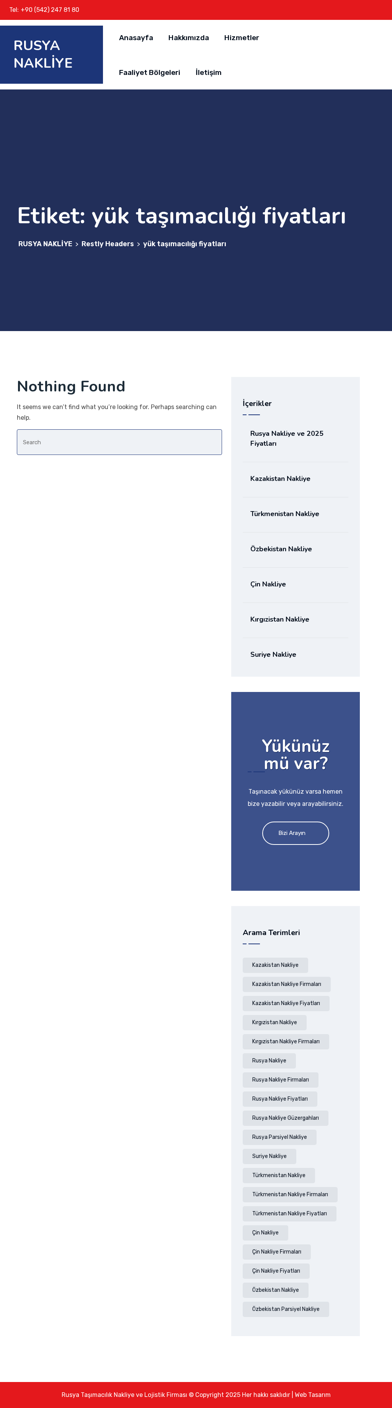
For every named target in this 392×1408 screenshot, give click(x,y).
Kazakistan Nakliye (280, 478)
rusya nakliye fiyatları (280, 1099)
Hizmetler (241, 37)
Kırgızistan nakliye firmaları (286, 1041)
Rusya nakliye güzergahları (285, 1118)
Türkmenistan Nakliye (284, 513)
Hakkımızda (188, 37)
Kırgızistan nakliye (274, 1022)
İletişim (209, 72)
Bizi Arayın (291, 833)
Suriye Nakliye (273, 654)
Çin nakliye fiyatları (276, 1271)
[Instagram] (374, 9)
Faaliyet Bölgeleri (149, 72)
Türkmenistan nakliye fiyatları (289, 1213)
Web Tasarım (313, 1394)
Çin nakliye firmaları (276, 1252)
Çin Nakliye (268, 584)
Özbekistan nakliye (275, 1290)
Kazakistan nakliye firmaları (286, 984)
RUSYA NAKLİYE (43, 54)
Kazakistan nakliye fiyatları (286, 1003)
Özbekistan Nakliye (281, 549)
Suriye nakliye (269, 1156)
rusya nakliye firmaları (280, 1080)
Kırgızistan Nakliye (279, 619)
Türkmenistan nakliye (278, 1175)
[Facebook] (362, 9)
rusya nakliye (269, 1060)
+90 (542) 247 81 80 (50, 9)
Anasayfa (136, 37)
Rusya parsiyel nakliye (279, 1137)
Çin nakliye (265, 1232)
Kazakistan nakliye (275, 965)
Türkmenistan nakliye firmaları (290, 1194)
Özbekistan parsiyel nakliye (286, 1309)
